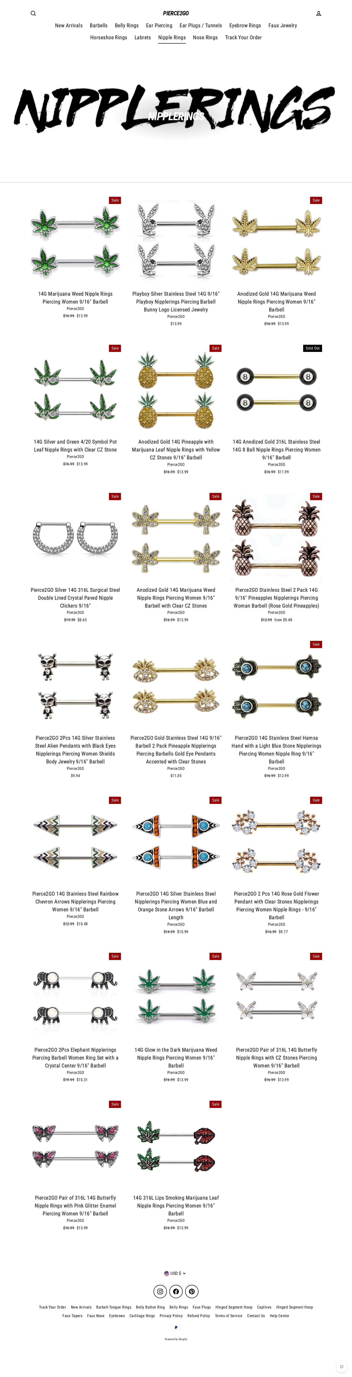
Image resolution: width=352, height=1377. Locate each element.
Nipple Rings (172, 37)
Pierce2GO (176, 13)
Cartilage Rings (142, 1316)
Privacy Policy (171, 1316)
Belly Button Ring (150, 1307)
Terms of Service (228, 1316)
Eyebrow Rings (245, 25)
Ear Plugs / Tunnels (201, 25)
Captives (264, 1307)
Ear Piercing (159, 25)
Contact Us (256, 1316)
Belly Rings (127, 25)
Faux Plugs (202, 1307)
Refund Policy (198, 1316)
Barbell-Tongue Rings (113, 1307)
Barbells (99, 25)
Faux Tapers (72, 1316)
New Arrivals (69, 25)
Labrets (143, 37)
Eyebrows (117, 1316)
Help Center (280, 1316)
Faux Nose (95, 1316)
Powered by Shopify (176, 1339)
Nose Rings (205, 37)
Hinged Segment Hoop (234, 1307)
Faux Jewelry (282, 25)
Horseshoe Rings (108, 37)
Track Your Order (243, 37)
